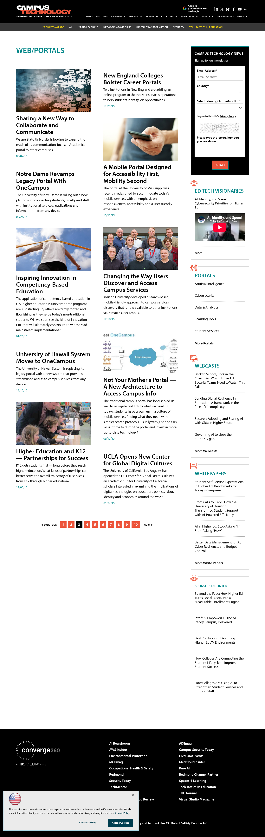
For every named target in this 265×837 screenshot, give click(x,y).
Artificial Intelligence (209, 284)
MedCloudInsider (192, 762)
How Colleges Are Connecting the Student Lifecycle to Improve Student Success (219, 662)
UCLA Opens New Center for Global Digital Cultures (137, 459)
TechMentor (118, 787)
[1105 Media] (39, 785)
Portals (205, 275)
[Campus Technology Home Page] (44, 11)
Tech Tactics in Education (197, 787)
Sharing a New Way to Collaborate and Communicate (45, 125)
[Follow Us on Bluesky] (227, 9)
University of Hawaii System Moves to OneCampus (53, 357)
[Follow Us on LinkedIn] (216, 9)
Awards (134, 16)
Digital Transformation (152, 27)
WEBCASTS (207, 365)
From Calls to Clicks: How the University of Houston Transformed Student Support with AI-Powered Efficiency (216, 508)
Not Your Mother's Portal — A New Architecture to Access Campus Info (139, 386)
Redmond (116, 774)
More (240, 16)
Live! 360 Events (191, 756)
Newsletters (225, 16)
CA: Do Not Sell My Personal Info (187, 823)
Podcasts (167, 16)
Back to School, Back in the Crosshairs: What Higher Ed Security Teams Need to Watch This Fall (220, 380)
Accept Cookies (120, 822)
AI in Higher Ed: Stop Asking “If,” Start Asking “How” (217, 528)
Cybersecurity (204, 295)
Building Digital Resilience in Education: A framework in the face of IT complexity (217, 402)
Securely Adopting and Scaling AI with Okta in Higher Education (219, 420)
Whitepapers (211, 473)
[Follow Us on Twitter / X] (221, 9)
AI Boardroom (119, 743)
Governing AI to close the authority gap (213, 436)
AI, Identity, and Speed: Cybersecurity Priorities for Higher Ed (219, 203)
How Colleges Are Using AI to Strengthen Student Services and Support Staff (219, 687)
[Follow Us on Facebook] (234, 9)
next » (148, 524)
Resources (187, 16)
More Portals (204, 343)
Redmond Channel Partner (198, 774)
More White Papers (209, 563)
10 (136, 524)
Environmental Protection (128, 756)
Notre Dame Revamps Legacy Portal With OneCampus (45, 180)
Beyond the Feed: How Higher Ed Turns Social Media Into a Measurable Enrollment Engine (219, 597)
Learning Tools (205, 319)
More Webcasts (206, 451)
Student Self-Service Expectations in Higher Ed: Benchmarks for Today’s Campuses (219, 486)
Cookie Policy (122, 812)
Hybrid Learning (87, 27)
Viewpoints (118, 16)
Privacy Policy (228, 116)
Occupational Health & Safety (131, 768)
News (89, 16)
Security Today (120, 780)
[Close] (132, 795)
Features (102, 16)
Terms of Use (156, 823)
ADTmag (185, 743)
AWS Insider (118, 749)
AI (70, 27)
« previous (49, 524)
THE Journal (188, 793)
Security (178, 27)
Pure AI (184, 768)
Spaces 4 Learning (192, 780)
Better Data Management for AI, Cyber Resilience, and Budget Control (218, 546)
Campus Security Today (196, 749)
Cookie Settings (88, 822)
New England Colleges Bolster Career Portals (133, 78)
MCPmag (116, 762)
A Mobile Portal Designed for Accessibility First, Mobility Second (137, 173)
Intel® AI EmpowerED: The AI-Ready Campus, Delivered (216, 620)
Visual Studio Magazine (196, 799)
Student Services (207, 331)
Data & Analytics (206, 307)
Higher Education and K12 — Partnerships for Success (52, 454)
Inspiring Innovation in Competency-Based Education (46, 284)
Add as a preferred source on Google (197, 8)
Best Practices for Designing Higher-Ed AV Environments (215, 640)
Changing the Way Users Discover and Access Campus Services (135, 282)
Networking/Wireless (117, 27)
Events (206, 16)
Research (152, 16)
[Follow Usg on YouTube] (240, 9)
